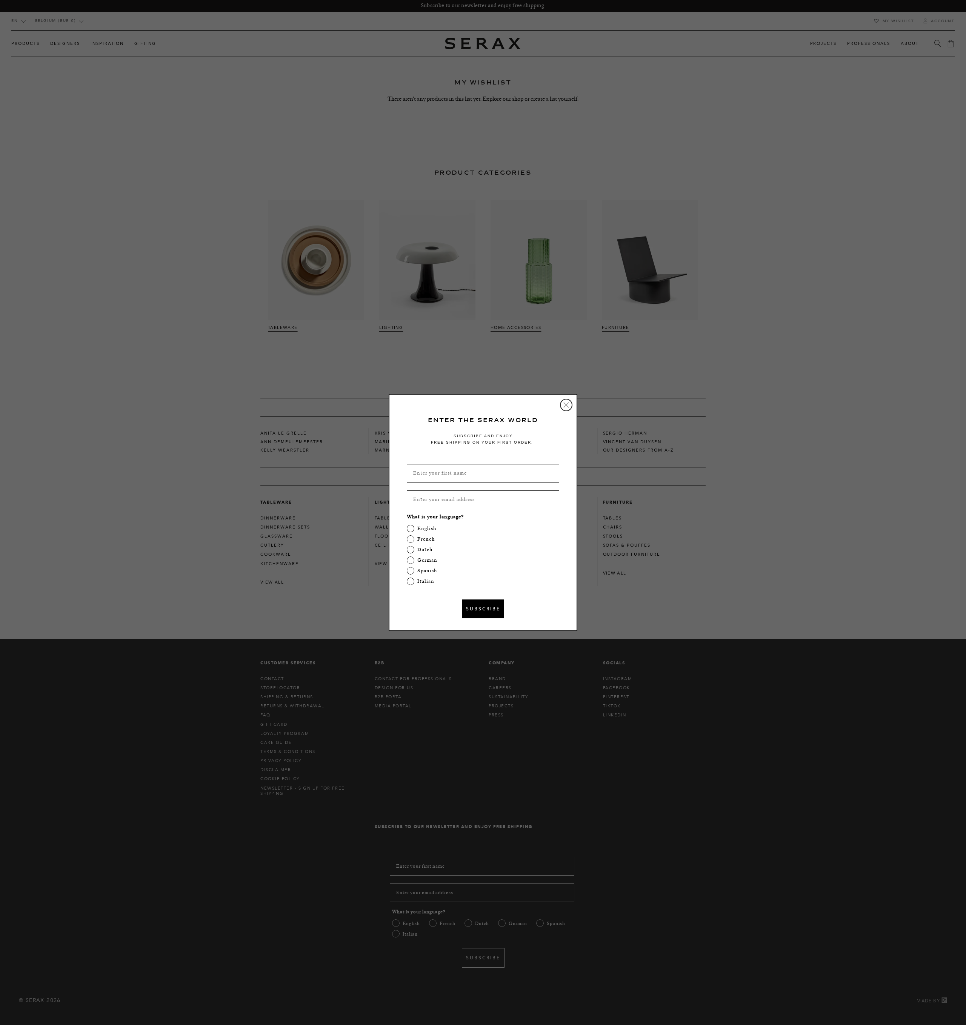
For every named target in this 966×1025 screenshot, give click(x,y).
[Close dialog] (566, 405)
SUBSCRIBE (483, 608)
